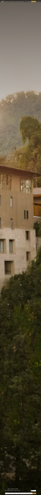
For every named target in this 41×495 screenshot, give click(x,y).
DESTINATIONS (6, 1)
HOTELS (10, 1)
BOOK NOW (34, 493)
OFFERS (16, 1)
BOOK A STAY (33, 1)
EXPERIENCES (13, 1)
